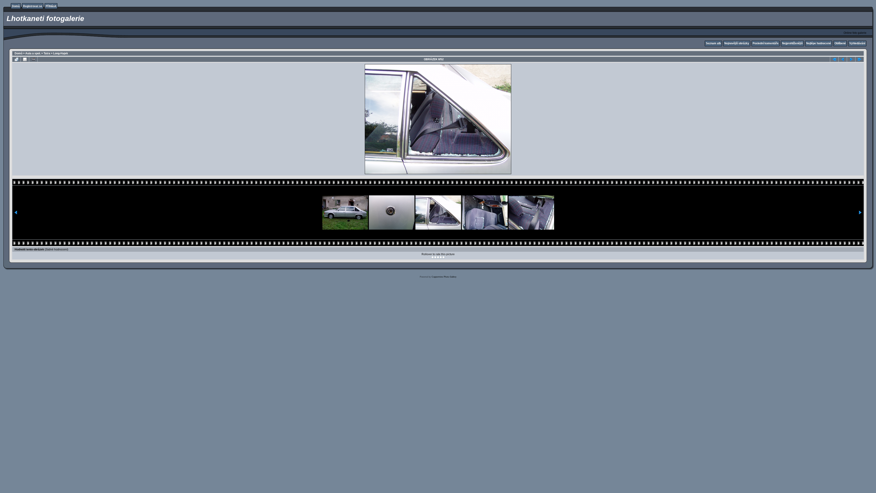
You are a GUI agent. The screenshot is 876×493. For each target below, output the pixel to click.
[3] (438, 257)
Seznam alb (713, 43)
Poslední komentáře (766, 43)
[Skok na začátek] (834, 59)
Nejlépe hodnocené (818, 43)
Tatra (47, 53)
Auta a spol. (33, 53)
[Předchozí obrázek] (843, 59)
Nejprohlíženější (792, 43)
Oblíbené (840, 43)
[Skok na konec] (859, 59)
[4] (440, 257)
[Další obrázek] (851, 59)
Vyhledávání (857, 43)
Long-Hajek (60, 53)
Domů (16, 6)
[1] (432, 257)
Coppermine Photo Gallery (444, 277)
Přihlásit (51, 6)
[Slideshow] (33, 59)
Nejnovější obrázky (736, 43)
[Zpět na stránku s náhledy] (16, 59)
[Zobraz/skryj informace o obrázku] (25, 59)
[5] (443, 257)
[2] (435, 257)
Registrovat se (32, 6)
